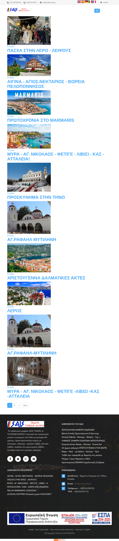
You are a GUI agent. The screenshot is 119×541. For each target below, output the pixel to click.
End (25, 405)
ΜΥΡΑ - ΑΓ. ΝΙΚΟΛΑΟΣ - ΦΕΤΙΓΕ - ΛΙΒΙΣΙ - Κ (27, 483)
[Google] (26, 459)
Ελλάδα (10, 46)
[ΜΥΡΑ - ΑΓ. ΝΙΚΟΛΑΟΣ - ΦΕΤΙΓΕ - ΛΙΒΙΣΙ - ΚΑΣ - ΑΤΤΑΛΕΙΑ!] (59, 136)
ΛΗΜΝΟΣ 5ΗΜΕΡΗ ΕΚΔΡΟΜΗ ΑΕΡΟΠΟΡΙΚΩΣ (83, 441)
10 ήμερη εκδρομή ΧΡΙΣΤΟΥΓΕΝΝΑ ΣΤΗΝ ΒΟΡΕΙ (84, 448)
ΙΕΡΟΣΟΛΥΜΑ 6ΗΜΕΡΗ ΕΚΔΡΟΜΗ (78, 430)
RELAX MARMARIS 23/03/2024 (21, 490)
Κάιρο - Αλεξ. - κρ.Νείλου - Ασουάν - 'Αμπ (80, 451)
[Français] (94, 1)
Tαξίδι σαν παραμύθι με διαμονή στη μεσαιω (82, 455)
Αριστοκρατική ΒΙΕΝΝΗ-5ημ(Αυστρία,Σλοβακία (83, 462)
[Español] (83, 1)
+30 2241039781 (15, 2)
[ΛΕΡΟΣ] (59, 293)
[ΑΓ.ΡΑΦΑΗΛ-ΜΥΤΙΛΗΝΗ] (59, 331)
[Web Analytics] (59, 540)
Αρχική (31, 529)
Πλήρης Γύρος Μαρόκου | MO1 (76, 459)
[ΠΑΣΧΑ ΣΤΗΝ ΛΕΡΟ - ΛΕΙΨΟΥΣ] (59, 30)
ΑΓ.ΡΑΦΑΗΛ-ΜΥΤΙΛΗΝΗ (31, 353)
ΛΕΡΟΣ (14, 310)
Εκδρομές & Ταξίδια (83, 529)
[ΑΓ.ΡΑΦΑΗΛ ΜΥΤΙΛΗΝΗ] (59, 217)
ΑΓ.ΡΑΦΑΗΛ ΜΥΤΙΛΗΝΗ (31, 239)
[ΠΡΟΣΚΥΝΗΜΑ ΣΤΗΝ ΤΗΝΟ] (59, 177)
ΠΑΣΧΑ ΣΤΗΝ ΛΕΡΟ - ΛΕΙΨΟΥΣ (39, 50)
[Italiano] (90, 1)
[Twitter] (18, 459)
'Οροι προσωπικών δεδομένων (62, 529)
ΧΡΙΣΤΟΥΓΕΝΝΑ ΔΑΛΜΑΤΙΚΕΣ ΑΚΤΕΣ (46, 277)
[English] (79, 1)
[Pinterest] (34, 459)
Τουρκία (10, 150)
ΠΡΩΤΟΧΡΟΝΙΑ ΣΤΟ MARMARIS (40, 120)
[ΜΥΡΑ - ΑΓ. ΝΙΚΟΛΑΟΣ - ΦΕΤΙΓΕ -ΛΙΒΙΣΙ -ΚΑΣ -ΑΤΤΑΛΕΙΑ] (59, 371)
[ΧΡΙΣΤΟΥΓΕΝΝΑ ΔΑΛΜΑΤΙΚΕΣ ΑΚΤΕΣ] (59, 257)
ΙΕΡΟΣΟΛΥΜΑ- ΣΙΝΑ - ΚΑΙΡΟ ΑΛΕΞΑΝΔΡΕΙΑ (27, 487)
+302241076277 (31, 2)
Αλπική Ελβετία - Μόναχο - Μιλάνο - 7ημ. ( (81, 437)
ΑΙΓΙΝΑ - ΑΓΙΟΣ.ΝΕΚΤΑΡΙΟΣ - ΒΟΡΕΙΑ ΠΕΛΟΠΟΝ (30, 476)
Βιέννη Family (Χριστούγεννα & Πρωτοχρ (80, 433)
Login (105, 2)
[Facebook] (10, 459)
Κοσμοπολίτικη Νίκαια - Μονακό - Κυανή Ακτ (82, 444)
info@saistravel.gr (49, 2)
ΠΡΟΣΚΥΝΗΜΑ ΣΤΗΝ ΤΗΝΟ (36, 197)
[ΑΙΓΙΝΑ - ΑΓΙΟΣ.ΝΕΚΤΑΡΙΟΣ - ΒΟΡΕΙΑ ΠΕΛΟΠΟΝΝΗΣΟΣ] (59, 65)
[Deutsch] (87, 1)
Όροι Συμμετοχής (42, 529)
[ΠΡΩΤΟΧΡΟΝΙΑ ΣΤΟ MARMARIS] (59, 102)
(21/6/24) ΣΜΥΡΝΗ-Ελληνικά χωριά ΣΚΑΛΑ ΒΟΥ (29, 494)
